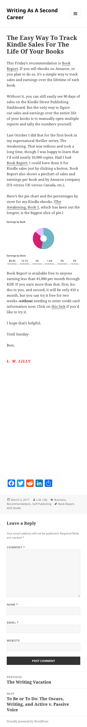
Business (60, 500)
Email (13, 622)
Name (12, 604)
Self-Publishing (41, 504)
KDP (9, 508)
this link (58, 306)
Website (13, 641)
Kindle (17, 508)
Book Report (17, 162)
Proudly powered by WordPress (27, 721)
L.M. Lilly (41, 500)
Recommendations (19, 504)
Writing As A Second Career (32, 14)
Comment (16, 547)
